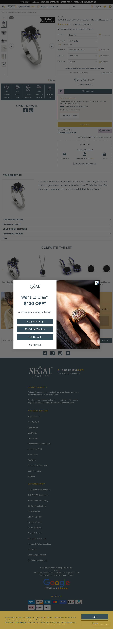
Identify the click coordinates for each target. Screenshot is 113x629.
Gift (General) (35, 337)
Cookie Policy (21, 622)
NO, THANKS (35, 345)
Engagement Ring (34, 321)
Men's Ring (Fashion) (35, 329)
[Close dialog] (97, 283)
